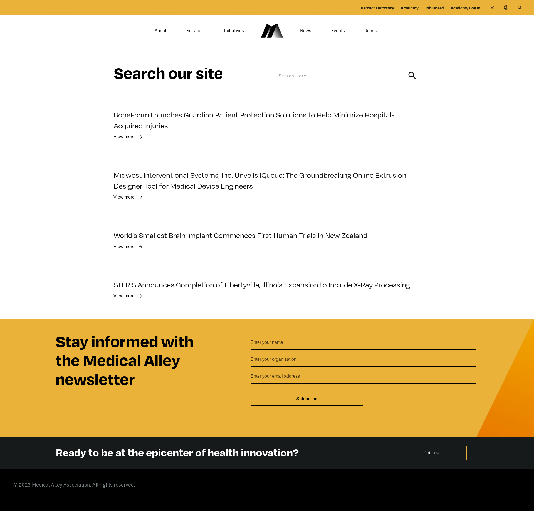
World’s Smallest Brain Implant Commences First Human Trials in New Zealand (240, 235)
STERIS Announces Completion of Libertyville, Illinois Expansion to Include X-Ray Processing (262, 284)
